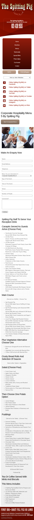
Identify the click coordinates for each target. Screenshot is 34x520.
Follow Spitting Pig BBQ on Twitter (20, 87)
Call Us (9, 72)
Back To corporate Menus (10, 122)
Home (17, 41)
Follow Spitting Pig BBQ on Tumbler (20, 96)
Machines (17, 45)
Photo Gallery (17, 59)
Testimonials (17, 52)
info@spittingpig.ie (24, 72)
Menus (17, 48)
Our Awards (17, 62)
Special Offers (17, 55)
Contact (17, 66)
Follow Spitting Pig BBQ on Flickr (19, 105)
